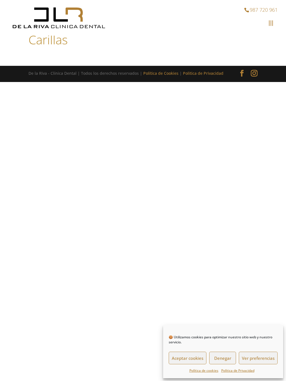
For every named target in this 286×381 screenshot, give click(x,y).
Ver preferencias (258, 358)
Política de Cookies (160, 73)
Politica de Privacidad (203, 73)
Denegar (222, 358)
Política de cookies (203, 370)
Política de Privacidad (237, 370)
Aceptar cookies (187, 358)
